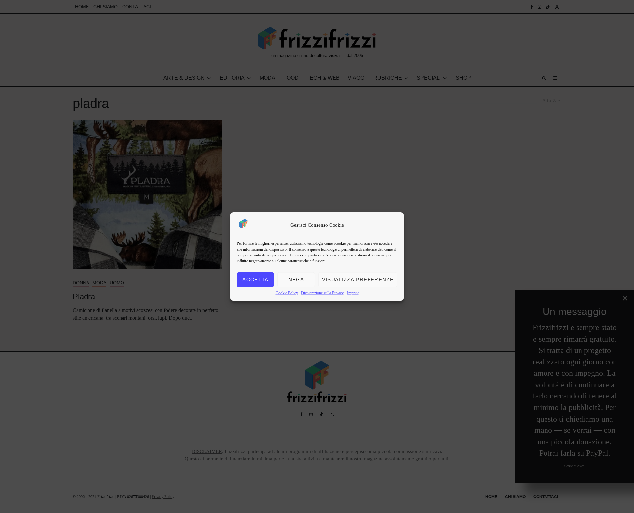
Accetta (255, 279)
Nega (296, 279)
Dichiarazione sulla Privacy (322, 293)
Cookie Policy (287, 293)
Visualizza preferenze (358, 279)
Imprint (353, 293)
